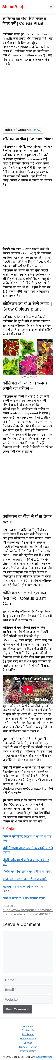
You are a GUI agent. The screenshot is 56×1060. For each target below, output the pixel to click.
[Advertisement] (28, 97)
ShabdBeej (12, 6)
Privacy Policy (28, 1038)
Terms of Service (28, 1047)
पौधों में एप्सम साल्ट (14, 848)
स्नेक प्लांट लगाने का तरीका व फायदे (25, 879)
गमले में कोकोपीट (13, 836)
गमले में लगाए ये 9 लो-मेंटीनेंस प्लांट (24, 898)
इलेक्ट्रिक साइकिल (28, 1051)
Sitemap (28, 1042)
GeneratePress (44, 1057)
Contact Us (28, 1030)
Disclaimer (28, 1034)
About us (28, 1026)
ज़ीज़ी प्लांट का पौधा (15, 860)
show (36, 129)
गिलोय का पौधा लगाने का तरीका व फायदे (27, 871)
